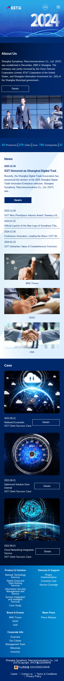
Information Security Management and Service (15, 591)
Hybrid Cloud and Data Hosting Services (15, 583)
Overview (15, 637)
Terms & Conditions (47, 674)
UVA (15, 625)
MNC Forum (15, 617)
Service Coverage (48, 585)
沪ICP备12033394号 (40, 662)
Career (14, 674)
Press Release (48, 617)
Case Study (15, 605)
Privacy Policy (33, 676)
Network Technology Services (15, 576)
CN (45, 7)
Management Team (15, 644)
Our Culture (15, 641)
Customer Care (48, 581)
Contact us (27, 674)
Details (15, 88)
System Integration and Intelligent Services (15, 599)
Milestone (15, 648)
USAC (15, 621)
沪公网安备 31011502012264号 (34, 667)
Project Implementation (49, 576)
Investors (15, 652)
